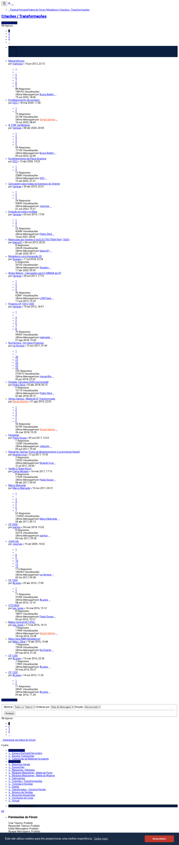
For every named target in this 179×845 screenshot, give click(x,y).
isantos (17, 527)
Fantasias (13, 435)
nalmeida (45, 337)
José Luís (13, 541)
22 (16, 362)
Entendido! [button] (159, 838)
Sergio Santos (47, 119)
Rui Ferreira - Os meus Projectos (26, 343)
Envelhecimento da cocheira (24, 100)
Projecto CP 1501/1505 (21, 303)
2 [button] (9, 33)
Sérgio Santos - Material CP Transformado (31, 398)
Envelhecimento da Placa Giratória (27, 158)
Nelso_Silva (19, 641)
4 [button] (9, 39)
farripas (17, 128)
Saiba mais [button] (101, 838)
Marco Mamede (17, 485)
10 (16, 560)
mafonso (18, 63)
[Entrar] (9, 4)
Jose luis (44, 206)
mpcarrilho (46, 376)
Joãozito (44, 446)
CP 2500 (13, 524)
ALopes (17, 583)
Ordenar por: (43, 707)
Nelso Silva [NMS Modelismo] (24, 639)
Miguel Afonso (16, 61)
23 (16, 365)
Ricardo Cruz (20, 454)
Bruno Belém (47, 94)
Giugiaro (17, 259)
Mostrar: (9, 707)
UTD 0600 (13, 605)
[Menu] (12, 4)
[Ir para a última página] (55, 94)
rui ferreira (18, 345)
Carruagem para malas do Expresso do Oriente (34, 183)
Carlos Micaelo (21, 471)
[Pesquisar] (4, 3)
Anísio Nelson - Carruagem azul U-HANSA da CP (34, 273)
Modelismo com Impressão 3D (25, 256)
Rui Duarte (45, 650)
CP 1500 (13, 580)
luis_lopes (18, 608)
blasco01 (18, 242)
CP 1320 (13, 672)
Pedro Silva (46, 234)
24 (16, 368)
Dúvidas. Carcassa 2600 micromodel (28, 382)
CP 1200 (13, 655)
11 (16, 563)
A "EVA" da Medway (19, 125)
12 (16, 566)
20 (16, 356)
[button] (9, 42)
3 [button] (9, 36)
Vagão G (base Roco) (19, 468)
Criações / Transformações (23, 16)
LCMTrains (45, 298)
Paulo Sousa (19, 437)
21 (16, 359)
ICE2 (15, 102)
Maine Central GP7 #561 (21, 622)
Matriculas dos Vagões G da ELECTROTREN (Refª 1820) (38, 239)
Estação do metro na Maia (22, 211)
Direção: (79, 707)
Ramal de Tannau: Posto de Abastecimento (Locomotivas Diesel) (44, 451)
